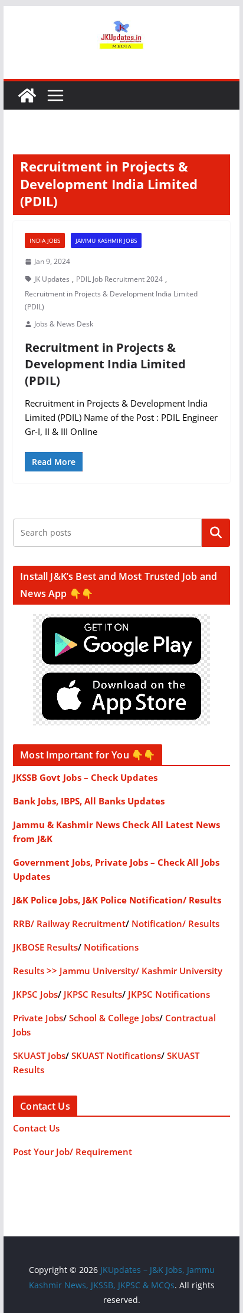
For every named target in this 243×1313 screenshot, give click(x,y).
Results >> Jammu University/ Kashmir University (117, 970)
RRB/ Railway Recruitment (69, 923)
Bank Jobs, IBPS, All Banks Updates (89, 801)
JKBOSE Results (45, 947)
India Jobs (44, 240)
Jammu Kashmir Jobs (106, 240)
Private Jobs (38, 1018)
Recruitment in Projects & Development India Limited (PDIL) (111, 300)
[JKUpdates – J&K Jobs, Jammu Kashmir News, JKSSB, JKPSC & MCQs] (27, 95)
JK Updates (52, 279)
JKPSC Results (93, 994)
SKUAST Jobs (39, 1055)
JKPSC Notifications (169, 994)
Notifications (111, 947)
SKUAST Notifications (116, 1055)
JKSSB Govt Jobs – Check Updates (85, 777)
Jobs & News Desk (63, 324)
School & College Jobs (114, 1018)
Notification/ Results (175, 923)
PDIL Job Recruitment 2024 (119, 279)
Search (216, 532)
